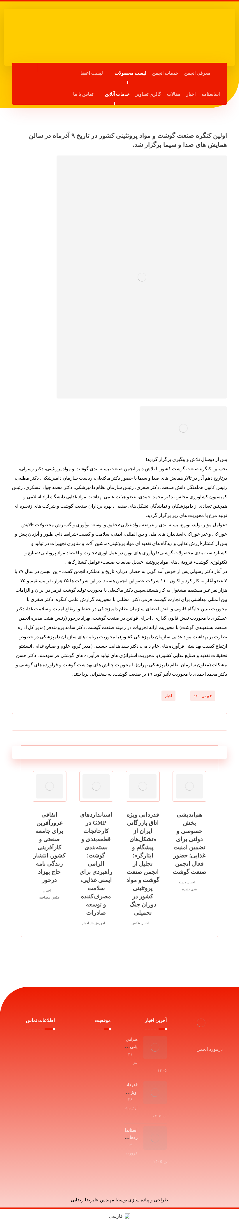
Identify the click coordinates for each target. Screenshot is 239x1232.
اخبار (168, 696)
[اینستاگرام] (24, 93)
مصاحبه (44, 897)
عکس (135, 923)
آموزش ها (98, 923)
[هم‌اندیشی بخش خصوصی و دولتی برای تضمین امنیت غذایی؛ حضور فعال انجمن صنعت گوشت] (155, 1047)
